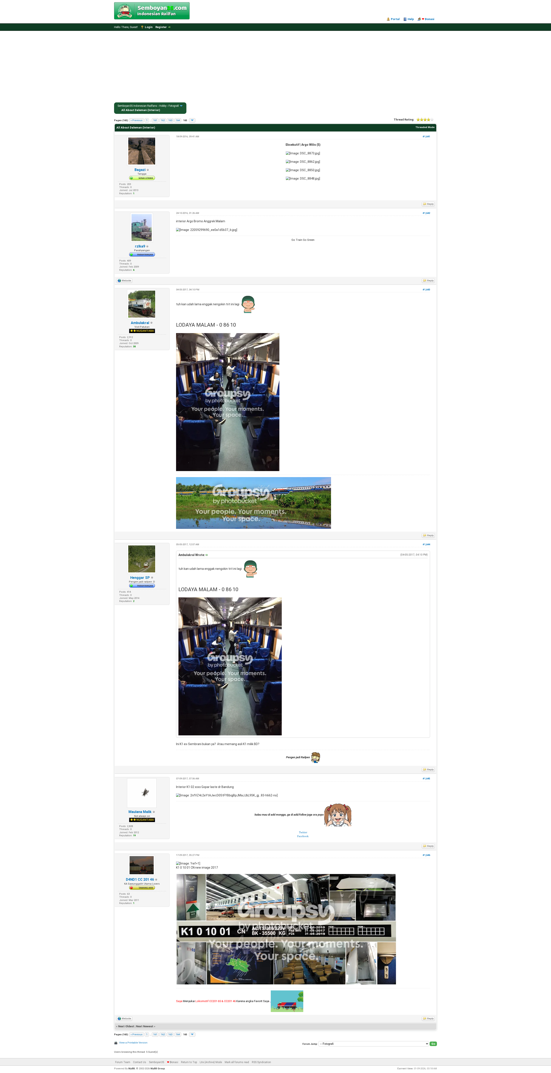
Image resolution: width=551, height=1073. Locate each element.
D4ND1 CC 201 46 (140, 879)
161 (155, 120)
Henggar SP (140, 578)
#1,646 (426, 855)
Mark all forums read (237, 1062)
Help (411, 19)
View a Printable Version (133, 1042)
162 (163, 120)
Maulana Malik (140, 812)
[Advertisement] (275, 67)
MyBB (131, 1068)
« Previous (136, 120)
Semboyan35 (156, 1062)
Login (149, 27)
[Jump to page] (192, 120)
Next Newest (144, 1026)
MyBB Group (157, 1068)
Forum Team (122, 1062)
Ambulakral (140, 323)
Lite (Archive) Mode (211, 1062)
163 (170, 120)
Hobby (162, 105)
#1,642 (426, 213)
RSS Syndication (261, 1062)
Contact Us (139, 1062)
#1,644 (426, 544)
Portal (395, 19)
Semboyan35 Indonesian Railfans (137, 105)
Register (161, 27)
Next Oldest (126, 1026)
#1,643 (426, 289)
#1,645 (426, 778)
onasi (428, 19)
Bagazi (140, 170)
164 (178, 120)
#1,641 (426, 136)
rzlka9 (140, 246)
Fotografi (174, 105)
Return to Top (189, 1062)
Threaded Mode (425, 127)
